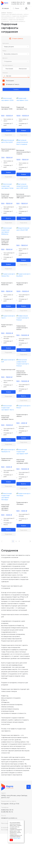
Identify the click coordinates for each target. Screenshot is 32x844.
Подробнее (8, 135)
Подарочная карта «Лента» (6, 325)
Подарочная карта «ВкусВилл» (22, 283)
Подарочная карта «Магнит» (22, 415)
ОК (11, 840)
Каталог (9, 12)
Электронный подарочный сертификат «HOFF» (22, 461)
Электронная (23, 68)
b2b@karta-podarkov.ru (9, 818)
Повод (4, 50)
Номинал (5, 72)
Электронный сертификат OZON (6, 108)
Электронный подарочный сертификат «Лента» (7, 417)
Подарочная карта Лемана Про (6, 283)
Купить (8, 130)
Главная (3, 12)
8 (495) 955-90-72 (7, 812)
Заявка (23, 130)
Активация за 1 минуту (12, 84)
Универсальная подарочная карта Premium (22, 327)
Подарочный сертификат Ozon (21, 108)
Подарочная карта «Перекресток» (6, 459)
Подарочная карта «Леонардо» (22, 503)
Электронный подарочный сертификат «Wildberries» (5, 241)
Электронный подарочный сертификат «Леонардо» (5, 507)
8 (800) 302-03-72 (7, 810)
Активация (5, 8)
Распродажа (10, 80)
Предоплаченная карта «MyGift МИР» (23, 237)
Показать (16, 89)
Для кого (5, 58)
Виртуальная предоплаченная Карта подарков (23, 152)
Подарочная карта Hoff (8, 369)
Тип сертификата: (8, 65)
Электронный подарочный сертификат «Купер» (7, 195)
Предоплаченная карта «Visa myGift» (8, 150)
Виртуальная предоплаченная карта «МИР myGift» (23, 195)
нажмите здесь (16, 838)
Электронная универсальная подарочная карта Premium (22, 373)
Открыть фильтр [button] (17, 38)
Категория (6, 43)
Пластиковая (9, 68)
